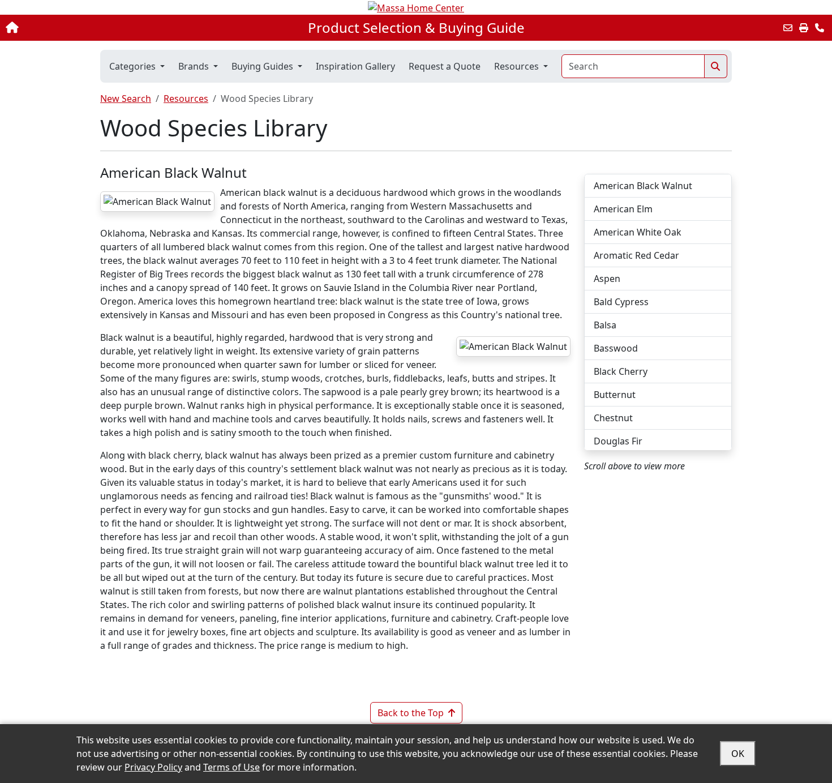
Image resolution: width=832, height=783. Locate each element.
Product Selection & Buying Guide (416, 28)
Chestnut (613, 418)
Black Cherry (620, 371)
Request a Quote (445, 66)
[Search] (715, 66)
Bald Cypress (621, 302)
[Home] (87, 27)
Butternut (615, 394)
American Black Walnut (643, 185)
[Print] (803, 28)
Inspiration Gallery (355, 66)
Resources (186, 98)
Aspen (607, 278)
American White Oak (637, 232)
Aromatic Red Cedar (636, 255)
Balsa (605, 325)
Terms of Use (231, 767)
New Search (125, 98)
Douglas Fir (618, 441)
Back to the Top (411, 713)
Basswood (616, 348)
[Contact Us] (819, 28)
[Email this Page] (787, 28)
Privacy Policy (153, 767)
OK (737, 753)
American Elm (623, 209)
